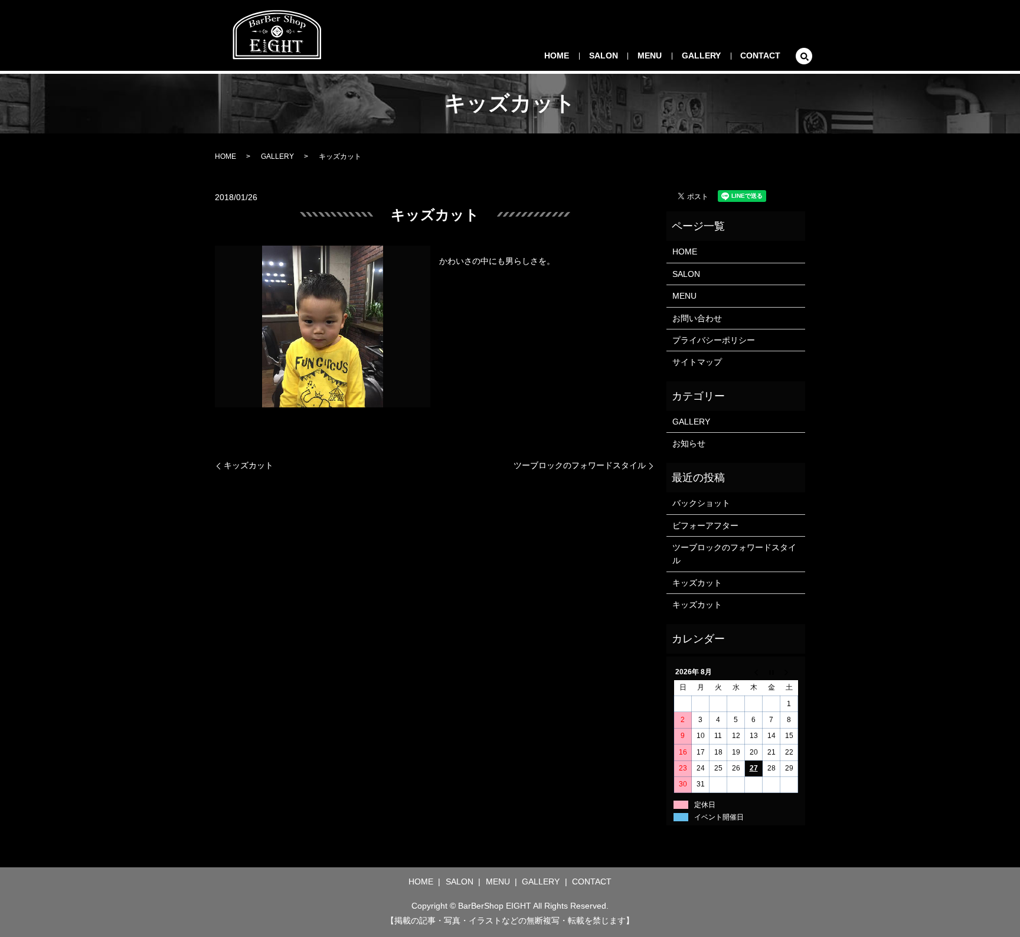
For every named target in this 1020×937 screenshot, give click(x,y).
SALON (603, 55)
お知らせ (688, 443)
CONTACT (760, 55)
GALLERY (701, 55)
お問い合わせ (697, 318)
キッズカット (248, 465)
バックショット (701, 503)
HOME (556, 55)
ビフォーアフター (705, 525)
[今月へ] (771, 672)
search (804, 56)
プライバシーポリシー (713, 340)
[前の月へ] (754, 672)
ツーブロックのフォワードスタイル (580, 465)
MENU (650, 55)
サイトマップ (697, 362)
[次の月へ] (789, 672)
